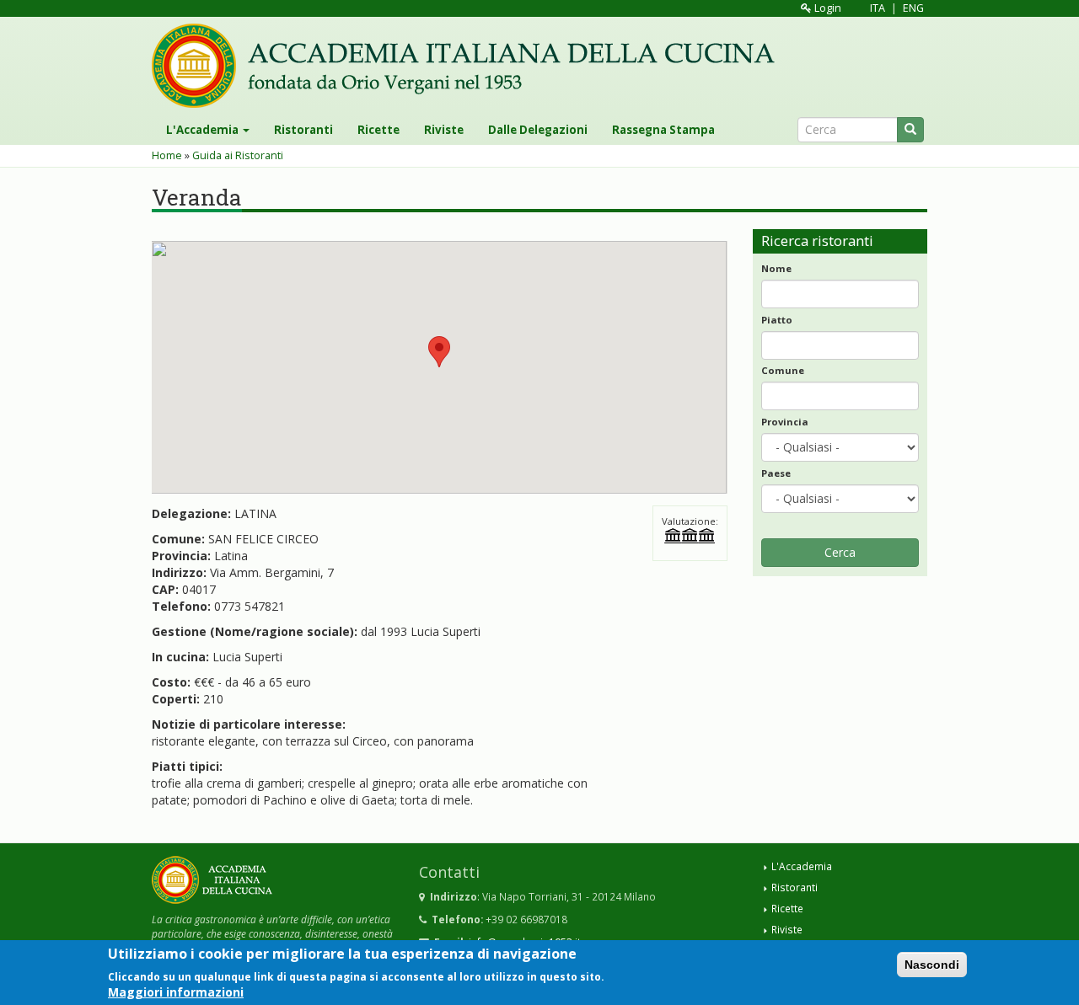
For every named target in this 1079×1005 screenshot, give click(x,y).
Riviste (444, 129)
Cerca (840, 552)
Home (167, 155)
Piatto (776, 319)
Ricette (378, 129)
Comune (782, 370)
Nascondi (932, 964)
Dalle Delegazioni (538, 129)
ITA (877, 8)
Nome (776, 268)
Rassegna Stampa (663, 129)
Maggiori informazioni (176, 992)
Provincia (784, 421)
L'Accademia (203, 129)
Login (826, 8)
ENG (913, 8)
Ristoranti (303, 129)
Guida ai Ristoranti (237, 155)
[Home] (469, 66)
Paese (776, 473)
